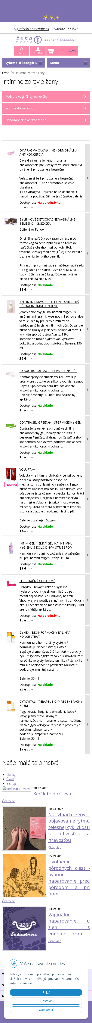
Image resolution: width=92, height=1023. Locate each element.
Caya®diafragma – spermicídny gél (48, 371)
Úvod (5, 73)
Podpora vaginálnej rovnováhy (26, 96)
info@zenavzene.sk (33, 28)
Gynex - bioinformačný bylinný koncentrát (45, 634)
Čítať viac (8, 801)
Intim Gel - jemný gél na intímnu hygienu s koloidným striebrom (46, 545)
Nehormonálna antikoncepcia (25, 120)
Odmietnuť (46, 1009)
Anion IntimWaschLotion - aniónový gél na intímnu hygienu (49, 304)
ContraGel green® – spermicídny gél (50, 422)
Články (10, 775)
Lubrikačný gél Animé (37, 581)
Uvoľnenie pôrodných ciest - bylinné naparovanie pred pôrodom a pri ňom (69, 877)
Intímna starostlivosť (19, 108)
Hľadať (21, 53)
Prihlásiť (38, 53)
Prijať (46, 992)
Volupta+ (27, 469)
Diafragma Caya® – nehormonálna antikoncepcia (48, 152)
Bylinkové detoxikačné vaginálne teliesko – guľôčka (47, 221)
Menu (54, 63)
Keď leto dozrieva (52, 793)
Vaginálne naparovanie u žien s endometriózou (69, 924)
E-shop (11, 784)
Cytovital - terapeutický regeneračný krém (50, 703)
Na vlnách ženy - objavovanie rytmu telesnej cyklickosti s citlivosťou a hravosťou (69, 827)
